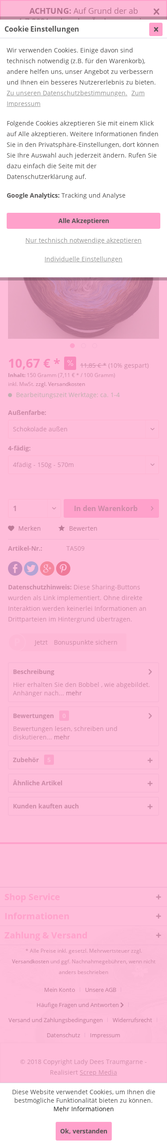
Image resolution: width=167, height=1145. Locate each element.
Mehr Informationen (83, 1108)
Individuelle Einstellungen (83, 259)
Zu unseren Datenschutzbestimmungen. (67, 93)
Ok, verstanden (83, 1131)
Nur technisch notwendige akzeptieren (83, 240)
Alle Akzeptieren (83, 220)
